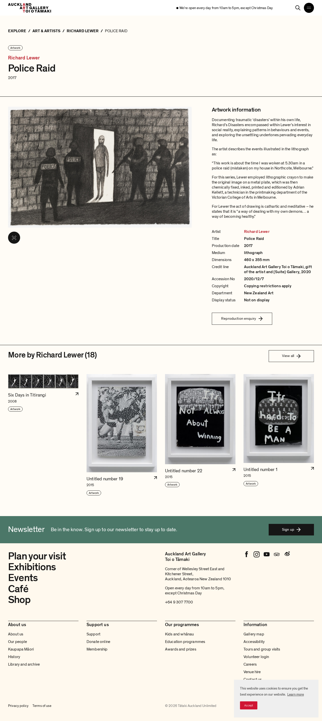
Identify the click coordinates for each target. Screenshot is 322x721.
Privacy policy (18, 706)
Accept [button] (248, 705)
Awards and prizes (180, 649)
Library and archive (24, 664)
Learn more (295, 694)
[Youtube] (267, 554)
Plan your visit (37, 556)
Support (93, 634)
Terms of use (41, 706)
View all (288, 355)
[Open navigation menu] (309, 8)
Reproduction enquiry (238, 318)
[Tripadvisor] (277, 554)
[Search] (298, 8)
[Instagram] (257, 554)
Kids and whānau (179, 634)
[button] (43, 435)
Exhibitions (32, 567)
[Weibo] (287, 554)
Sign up (288, 529)
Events (23, 578)
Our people (17, 641)
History (14, 657)
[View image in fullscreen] (14, 238)
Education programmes (185, 641)
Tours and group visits (262, 649)
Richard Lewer (24, 58)
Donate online (98, 641)
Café (18, 589)
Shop (19, 599)
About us (15, 634)
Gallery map (254, 634)
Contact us (253, 679)
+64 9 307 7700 (179, 602)
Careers (250, 664)
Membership (97, 649)
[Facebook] (247, 554)
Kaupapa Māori (21, 649)
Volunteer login (256, 657)
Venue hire (252, 672)
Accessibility (254, 641)
